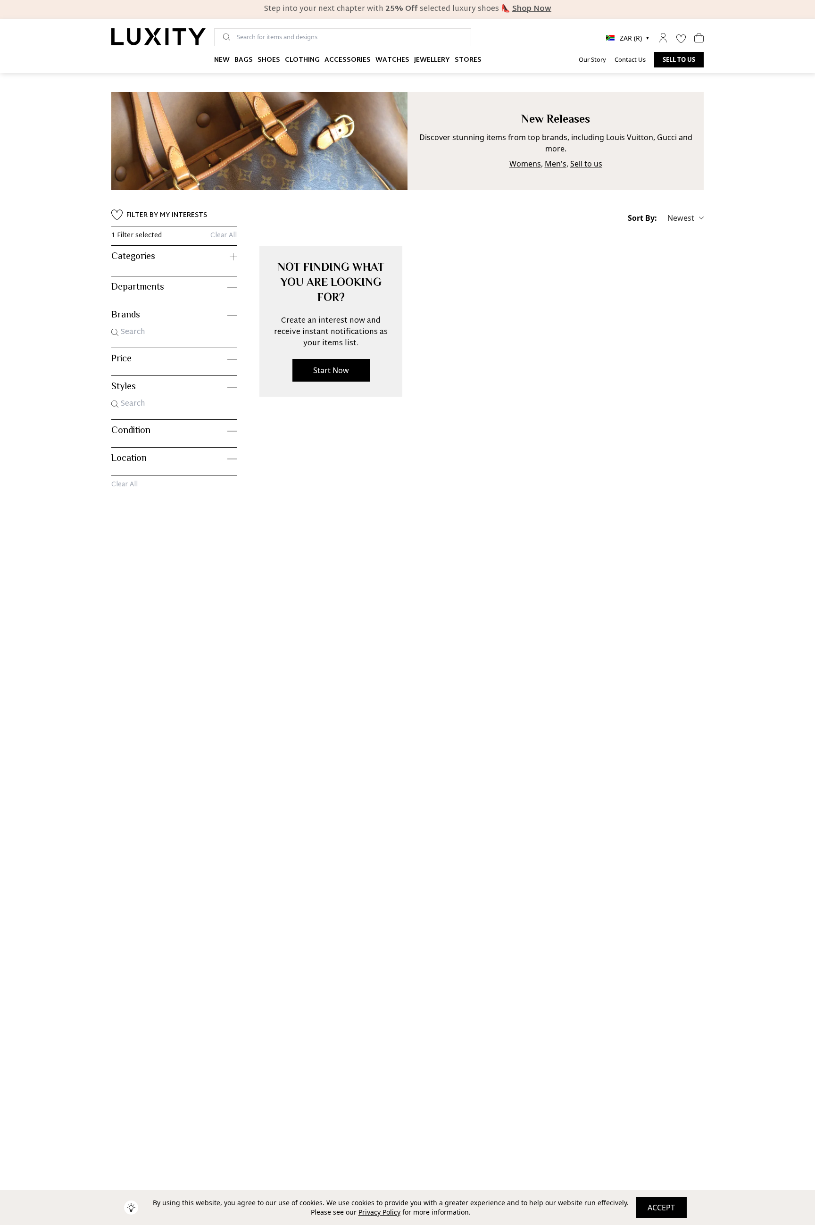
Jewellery (432, 60)
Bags (243, 60)
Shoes (269, 60)
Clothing (302, 60)
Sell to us (679, 59)
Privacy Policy (379, 1212)
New (222, 60)
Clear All (223, 236)
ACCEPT (661, 1207)
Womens (525, 163)
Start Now (331, 370)
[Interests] (681, 37)
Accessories (347, 60)
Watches (392, 60)
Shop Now (531, 9)
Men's (555, 163)
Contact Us (630, 59)
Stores (468, 60)
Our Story (592, 59)
